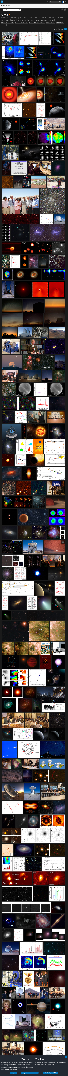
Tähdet (3, 25)
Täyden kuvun (5, 20)
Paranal (51, 20)
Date (65, 29)
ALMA (21, 18)
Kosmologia (36, 18)
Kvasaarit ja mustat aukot (37, 22)
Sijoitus (61, 29)
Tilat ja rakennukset (21, 22)
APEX (25, 18)
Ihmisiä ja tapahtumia (7, 22)
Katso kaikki (4, 18)
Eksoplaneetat (60, 18)
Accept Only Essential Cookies (30, 1073)
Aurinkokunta (50, 22)
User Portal (58, 1)
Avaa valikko (6, 5)
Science (52, 1)
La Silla (36, 20)
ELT (43, 18)
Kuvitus (30, 20)
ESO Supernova (49, 18)
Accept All (13, 1073)
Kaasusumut (44, 20)
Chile (30, 18)
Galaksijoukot (22, 20)
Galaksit (13, 20)
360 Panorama (14, 18)
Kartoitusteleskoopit (13, 25)
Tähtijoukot (59, 22)
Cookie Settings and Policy (50, 1073)
